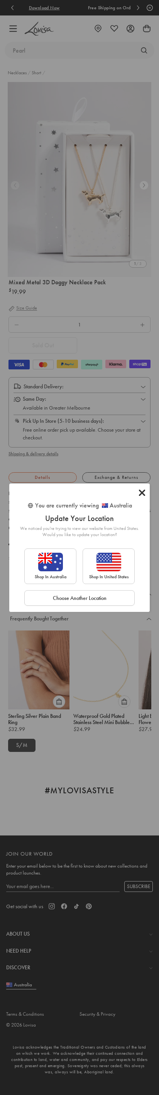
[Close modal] (142, 492)
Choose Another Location (80, 597)
